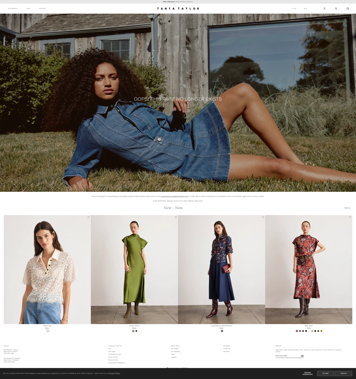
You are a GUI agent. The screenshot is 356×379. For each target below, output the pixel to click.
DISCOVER (42, 8)
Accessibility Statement (116, 363)
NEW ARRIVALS (13, 8)
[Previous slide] (5, 322)
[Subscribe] (302, 356)
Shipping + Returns (115, 346)
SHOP (28, 8)
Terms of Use (113, 357)
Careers (174, 357)
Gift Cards (111, 351)
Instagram (226, 346)
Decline (344, 373)
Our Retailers (175, 351)
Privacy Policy (113, 360)
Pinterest (226, 351)
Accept (326, 373)
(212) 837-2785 (9, 353)
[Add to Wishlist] (88, 217)
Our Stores (175, 348)
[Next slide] (88, 322)
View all (347, 208)
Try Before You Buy (114, 354)
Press (173, 354)
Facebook (226, 348)
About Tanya (175, 346)
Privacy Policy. (114, 373)
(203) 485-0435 (9, 362)
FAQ (109, 348)
